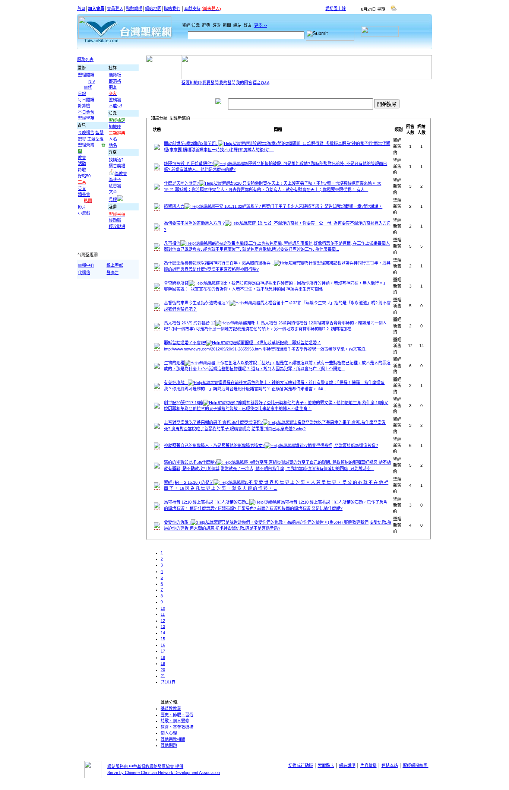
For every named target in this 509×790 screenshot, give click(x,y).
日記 (82, 93)
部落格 (115, 81)
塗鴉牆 (115, 100)
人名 (113, 139)
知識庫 (115, 126)
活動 (82, 163)
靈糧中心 (86, 265)
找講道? (116, 160)
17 (163, 651)
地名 (113, 145)
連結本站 (390, 765)
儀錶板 (115, 75)
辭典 (206, 25)
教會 (82, 157)
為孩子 (115, 179)
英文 (82, 188)
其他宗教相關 (173, 739)
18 (163, 657)
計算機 (84, 106)
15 (163, 639)
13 (163, 626)
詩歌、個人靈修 (175, 720)
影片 (82, 207)
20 (163, 669)
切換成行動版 (300, 765)
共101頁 (168, 682)
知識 (196, 25)
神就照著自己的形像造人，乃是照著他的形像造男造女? (271, 445)
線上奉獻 (115, 265)
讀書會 (84, 194)
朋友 (113, 87)
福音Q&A (261, 82)
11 (163, 614)
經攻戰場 (117, 226)
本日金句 (86, 112)
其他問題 (169, 745)
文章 (113, 192)
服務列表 (85, 59)
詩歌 (217, 25)
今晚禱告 (86, 132)
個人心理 (169, 733)
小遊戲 (84, 213)
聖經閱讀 (86, 75)
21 (163, 675)
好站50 (84, 176)
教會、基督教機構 (177, 727)
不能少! (115, 106)
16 (163, 645)
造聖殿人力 (273, 206)
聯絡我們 (172, 8)
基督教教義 (171, 708)
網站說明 (347, 765)
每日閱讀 (86, 100)
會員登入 (115, 8)
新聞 (227, 25)
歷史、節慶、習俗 (177, 715)
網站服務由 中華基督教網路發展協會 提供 (145, 766)
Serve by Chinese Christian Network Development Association (163, 772)
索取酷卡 (326, 765)
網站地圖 (153, 8)
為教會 (121, 173)
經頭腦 (115, 220)
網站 (238, 25)
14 (163, 633)
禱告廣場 (117, 166)
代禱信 (84, 272)
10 (163, 608)
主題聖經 (95, 139)
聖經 (184, 25)
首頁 (81, 8)
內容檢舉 (368, 765)
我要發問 (210, 82)
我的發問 (227, 82)
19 (163, 663)
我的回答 (244, 82)
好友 (248, 25)
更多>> (260, 25)
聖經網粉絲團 (416, 765)
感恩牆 (115, 186)
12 (163, 620)
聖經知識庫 (191, 82)
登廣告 (113, 272)
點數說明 (134, 8)
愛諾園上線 (335, 8)
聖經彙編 (86, 145)
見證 (113, 199)
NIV (91, 81)
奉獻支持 (192, 8)
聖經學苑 (86, 118)
